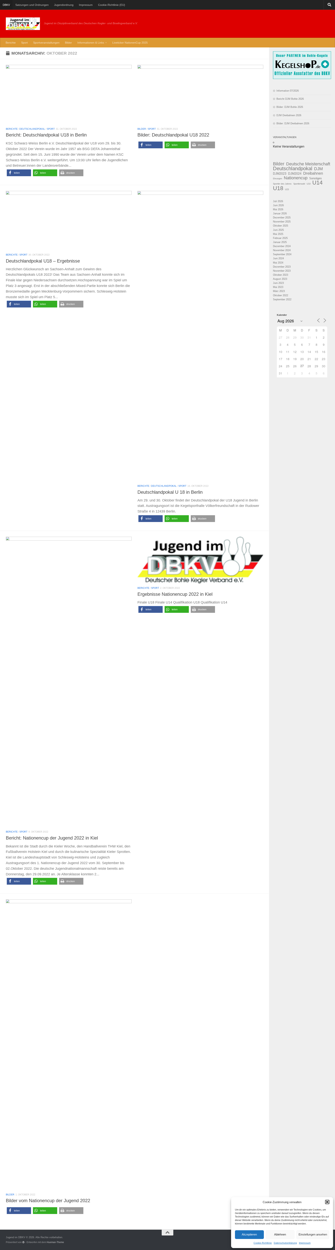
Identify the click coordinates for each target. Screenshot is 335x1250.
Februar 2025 (280, 238)
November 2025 (282, 221)
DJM (318, 169)
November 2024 (282, 250)
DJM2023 (279, 173)
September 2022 (282, 299)
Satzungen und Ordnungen (32, 4)
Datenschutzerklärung (285, 1243)
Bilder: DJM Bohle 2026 (289, 107)
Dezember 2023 (282, 266)
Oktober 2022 (280, 295)
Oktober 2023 (280, 274)
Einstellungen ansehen (313, 1234)
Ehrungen (277, 178)
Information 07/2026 (287, 90)
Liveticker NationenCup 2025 (130, 42)
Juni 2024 (278, 258)
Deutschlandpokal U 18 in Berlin (170, 492)
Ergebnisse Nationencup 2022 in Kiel (174, 594)
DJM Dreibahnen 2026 (288, 115)
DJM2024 (294, 173)
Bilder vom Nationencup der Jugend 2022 (48, 1200)
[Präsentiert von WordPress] (23, 1242)
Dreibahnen (313, 173)
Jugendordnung (63, 4)
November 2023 (282, 270)
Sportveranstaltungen (46, 42)
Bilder (68, 42)
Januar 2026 (280, 213)
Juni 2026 (278, 205)
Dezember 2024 (282, 246)
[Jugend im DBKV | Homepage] (23, 23)
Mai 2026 (278, 209)
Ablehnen (280, 1234)
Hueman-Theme (55, 1242)
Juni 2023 (278, 283)
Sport (24, 42)
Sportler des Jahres (282, 184)
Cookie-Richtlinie (263, 1243)
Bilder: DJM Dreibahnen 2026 (292, 123)
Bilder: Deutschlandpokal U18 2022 (173, 134)
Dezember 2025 (282, 217)
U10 (309, 184)
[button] (327, 1202)
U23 (287, 189)
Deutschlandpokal (32, 129)
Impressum (305, 1243)
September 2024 (282, 254)
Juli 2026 (278, 201)
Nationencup (295, 178)
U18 (278, 188)
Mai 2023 (278, 287)
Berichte (11, 42)
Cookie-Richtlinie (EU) (111, 4)
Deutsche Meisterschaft (308, 164)
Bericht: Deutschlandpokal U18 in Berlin (46, 134)
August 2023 (280, 278)
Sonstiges (315, 178)
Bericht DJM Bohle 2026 (290, 98)
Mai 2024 (278, 262)
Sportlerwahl (299, 184)
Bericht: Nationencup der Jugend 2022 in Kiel (52, 837)
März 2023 (279, 291)
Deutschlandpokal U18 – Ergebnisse (43, 261)
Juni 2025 (278, 229)
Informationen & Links (90, 42)
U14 (317, 183)
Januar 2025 (280, 242)
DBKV (6, 4)
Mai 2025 (278, 234)
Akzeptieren (249, 1234)
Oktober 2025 (280, 225)
